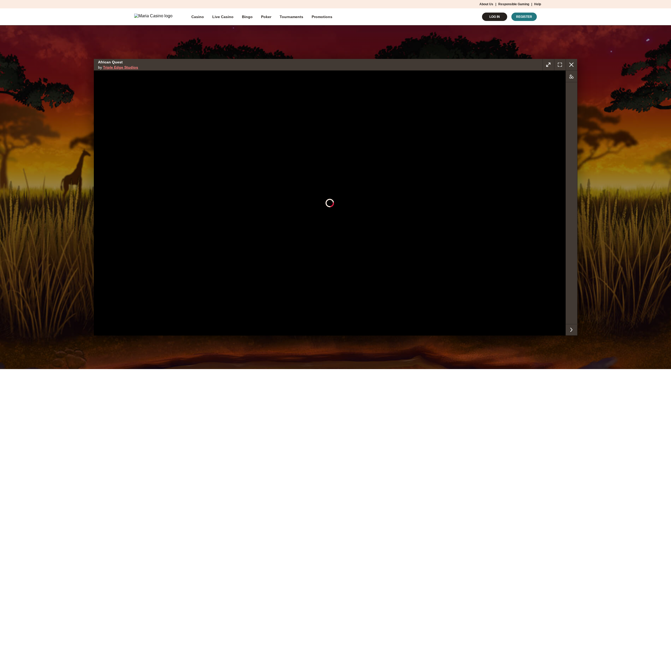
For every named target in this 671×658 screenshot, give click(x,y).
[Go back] (571, 64)
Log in (494, 17)
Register (524, 17)
